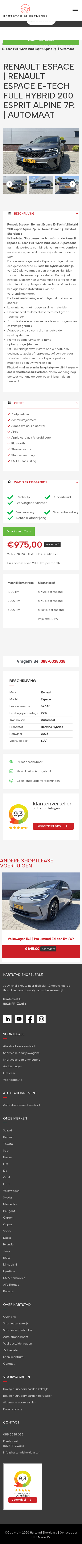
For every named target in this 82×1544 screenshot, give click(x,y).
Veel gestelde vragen (17, 1343)
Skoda (7, 1197)
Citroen (8, 1217)
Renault (8, 1137)
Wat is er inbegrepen (30, 482)
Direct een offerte (19, 531)
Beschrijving (23, 213)
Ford (6, 1184)
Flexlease (9, 1073)
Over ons (9, 1317)
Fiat (5, 1164)
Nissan (7, 1157)
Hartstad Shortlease (43, 1532)
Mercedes (10, 1204)
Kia (5, 1171)
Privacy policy (12, 1409)
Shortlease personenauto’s (21, 1059)
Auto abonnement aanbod (21, 1105)
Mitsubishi (10, 1264)
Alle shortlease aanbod (19, 1046)
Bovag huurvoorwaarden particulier (27, 1396)
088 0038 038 (13, 1434)
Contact (9, 1363)
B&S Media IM (41, 1537)
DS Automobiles (14, 1278)
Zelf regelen (11, 1350)
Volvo (7, 1231)
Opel (6, 1177)
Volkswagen (11, 1191)
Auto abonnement (15, 1337)
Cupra (7, 1224)
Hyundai (8, 1244)
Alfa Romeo (11, 1284)
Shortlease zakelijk (15, 1323)
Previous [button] (9, 184)
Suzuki (7, 1130)
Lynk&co (9, 1271)
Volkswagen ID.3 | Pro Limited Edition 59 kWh (41, 939)
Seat (6, 1150)
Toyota (8, 1144)
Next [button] (72, 184)
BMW (7, 1258)
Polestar (9, 1291)
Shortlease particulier (17, 1330)
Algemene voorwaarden (19, 1402)
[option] (41, 151)
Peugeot (9, 1211)
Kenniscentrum (13, 1357)
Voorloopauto (12, 1080)
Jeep (6, 1251)
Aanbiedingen (12, 1066)
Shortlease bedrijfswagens (21, 1053)
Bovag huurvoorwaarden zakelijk (25, 1389)
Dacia (7, 1238)
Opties (18, 403)
